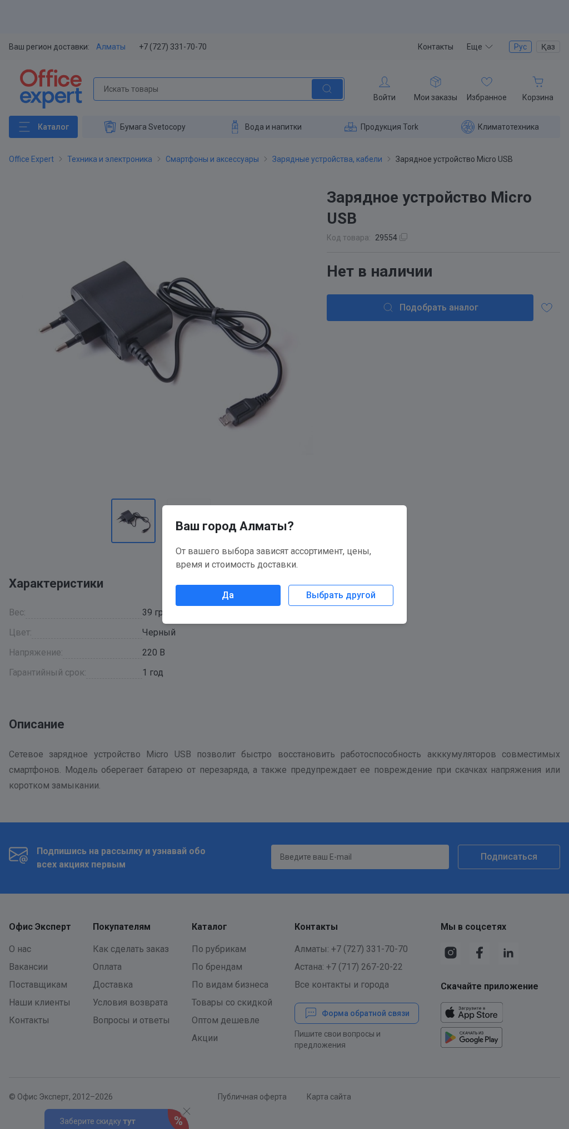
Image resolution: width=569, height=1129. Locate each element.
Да (228, 595)
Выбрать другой (341, 595)
